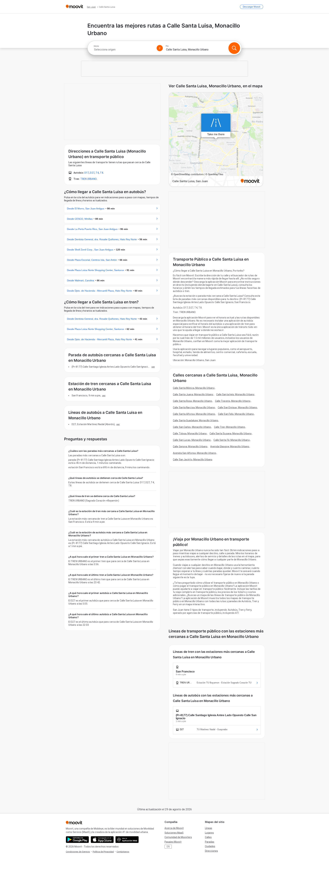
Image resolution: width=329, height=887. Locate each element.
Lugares (209, 832)
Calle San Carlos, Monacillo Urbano (192, 427)
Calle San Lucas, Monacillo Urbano (192, 440)
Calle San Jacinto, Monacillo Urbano (192, 459)
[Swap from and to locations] (160, 48)
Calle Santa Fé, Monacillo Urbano (231, 440)
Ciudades (210, 846)
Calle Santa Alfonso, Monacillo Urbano (194, 414)
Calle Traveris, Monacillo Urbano (232, 401)
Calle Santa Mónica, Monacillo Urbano (194, 388)
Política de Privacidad (103, 851)
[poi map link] (216, 139)
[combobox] (124, 49)
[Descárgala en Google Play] (77, 839)
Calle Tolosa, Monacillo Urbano (190, 433)
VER (153, 366)
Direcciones (211, 851)
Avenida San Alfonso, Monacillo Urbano (194, 453)
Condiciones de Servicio (78, 851)
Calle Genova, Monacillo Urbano (190, 446)
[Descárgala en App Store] (102, 839)
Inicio (96, 46)
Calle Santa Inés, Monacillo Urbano (235, 394)
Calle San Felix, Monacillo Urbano (236, 414)
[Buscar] (234, 48)
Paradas (209, 841)
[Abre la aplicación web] (127, 839)
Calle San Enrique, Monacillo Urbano (237, 407)
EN (168, 846)
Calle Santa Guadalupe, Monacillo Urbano (195, 420)
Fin (167, 46)
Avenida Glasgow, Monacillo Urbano (229, 446)
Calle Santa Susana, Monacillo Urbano (231, 433)
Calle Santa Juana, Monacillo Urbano (193, 394)
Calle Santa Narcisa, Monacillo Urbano (194, 407)
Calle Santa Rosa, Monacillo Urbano (192, 401)
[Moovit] (74, 7)
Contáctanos (123, 851)
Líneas (208, 828)
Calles (208, 837)
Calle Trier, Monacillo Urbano (229, 427)
